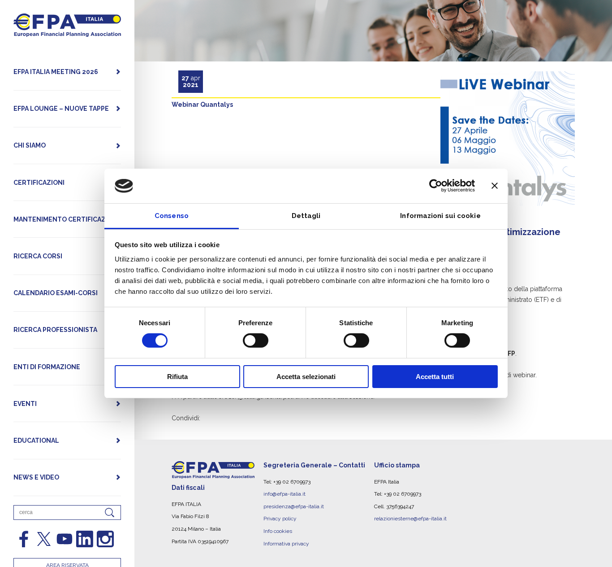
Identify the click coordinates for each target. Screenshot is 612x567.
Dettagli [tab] (306, 216)
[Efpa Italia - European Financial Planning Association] (67, 32)
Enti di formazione (46, 367)
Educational (36, 440)
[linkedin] (84, 539)
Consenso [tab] (172, 216)
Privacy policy (280, 518)
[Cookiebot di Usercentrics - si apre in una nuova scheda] (436, 185)
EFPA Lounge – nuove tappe (61, 108)
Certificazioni (39, 182)
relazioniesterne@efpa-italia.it (410, 518)
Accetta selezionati (306, 376)
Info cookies (277, 531)
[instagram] (105, 539)
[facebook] (23, 539)
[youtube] (64, 539)
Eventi (25, 403)
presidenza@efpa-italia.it (293, 506)
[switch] (255, 340)
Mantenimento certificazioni (66, 219)
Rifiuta (177, 376)
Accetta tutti (435, 376)
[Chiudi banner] (494, 186)
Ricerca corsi (37, 256)
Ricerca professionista (55, 329)
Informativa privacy (286, 544)
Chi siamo (29, 145)
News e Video (36, 477)
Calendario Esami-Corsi (55, 293)
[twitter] (43, 539)
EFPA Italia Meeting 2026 (55, 71)
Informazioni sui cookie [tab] (440, 216)
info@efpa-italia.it (284, 494)
